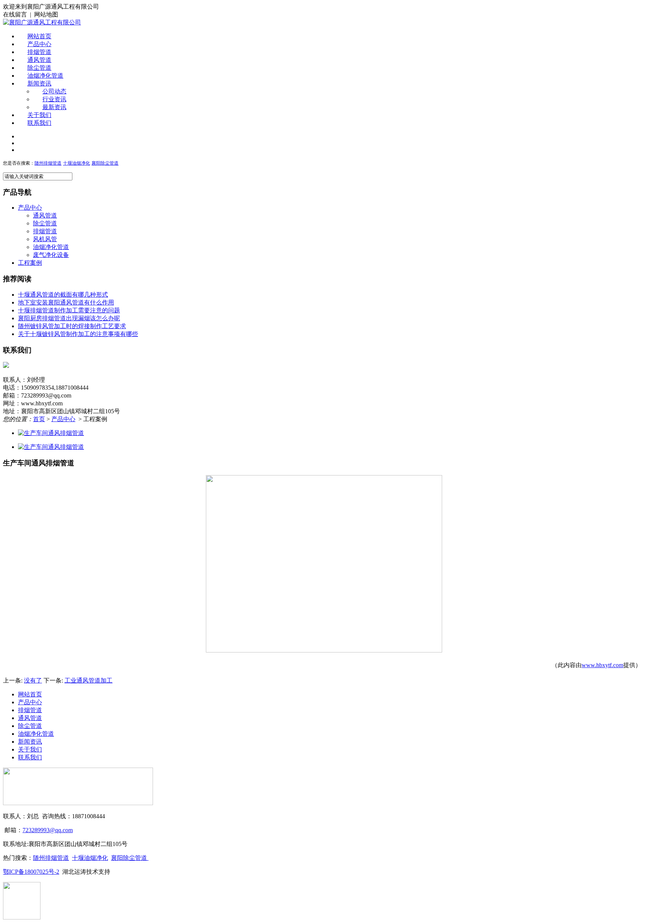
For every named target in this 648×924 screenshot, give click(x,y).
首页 (39, 419)
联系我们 (39, 123)
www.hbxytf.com (602, 665)
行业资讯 (54, 99)
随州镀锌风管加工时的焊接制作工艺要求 (72, 326)
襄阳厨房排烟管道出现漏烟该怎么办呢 (69, 318)
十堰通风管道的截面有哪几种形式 (63, 294)
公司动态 (54, 91)
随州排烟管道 (51, 858)
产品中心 (39, 44)
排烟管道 (39, 52)
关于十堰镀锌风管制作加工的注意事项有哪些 (78, 334)
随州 (39, 163)
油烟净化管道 (45, 75)
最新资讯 (54, 107)
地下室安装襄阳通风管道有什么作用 (66, 302)
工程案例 (30, 263)
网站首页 (39, 36)
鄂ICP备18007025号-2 (31, 871)
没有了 (33, 680)
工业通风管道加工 (88, 680)
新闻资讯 (39, 83)
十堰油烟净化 (76, 163)
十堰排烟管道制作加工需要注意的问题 (69, 310)
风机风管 (45, 239)
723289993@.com (47, 830)
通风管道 (39, 60)
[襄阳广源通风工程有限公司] (42, 22)
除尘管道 (39, 67)
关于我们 (39, 115)
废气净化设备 (51, 255)
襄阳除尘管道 (129, 858)
